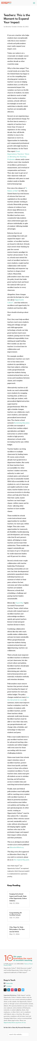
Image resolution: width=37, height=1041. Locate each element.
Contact (8, 986)
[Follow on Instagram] (12, 989)
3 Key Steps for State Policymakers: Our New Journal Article (17, 930)
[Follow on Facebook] (15, 989)
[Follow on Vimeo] (23, 989)
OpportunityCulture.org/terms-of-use (15, 1022)
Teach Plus (19, 603)
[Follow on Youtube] (19, 989)
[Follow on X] (5, 989)
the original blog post (21, 860)
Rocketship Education (22, 423)
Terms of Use (28, 964)
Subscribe (9, 983)
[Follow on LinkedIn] (8, 989)
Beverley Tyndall (11, 27)
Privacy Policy (8, 965)
